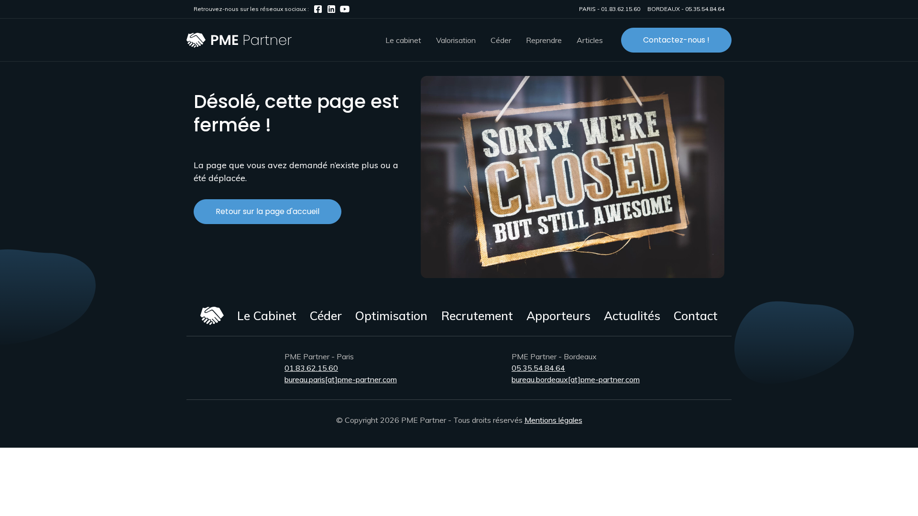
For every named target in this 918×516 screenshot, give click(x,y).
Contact (696, 315)
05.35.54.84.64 (704, 8)
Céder (326, 315)
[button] (403, 40)
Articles (590, 40)
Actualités (632, 315)
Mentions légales (553, 420)
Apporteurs (558, 315)
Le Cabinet (266, 315)
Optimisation (391, 315)
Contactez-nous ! (676, 39)
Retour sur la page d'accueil (267, 211)
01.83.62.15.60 (620, 8)
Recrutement (477, 315)
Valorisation (456, 40)
